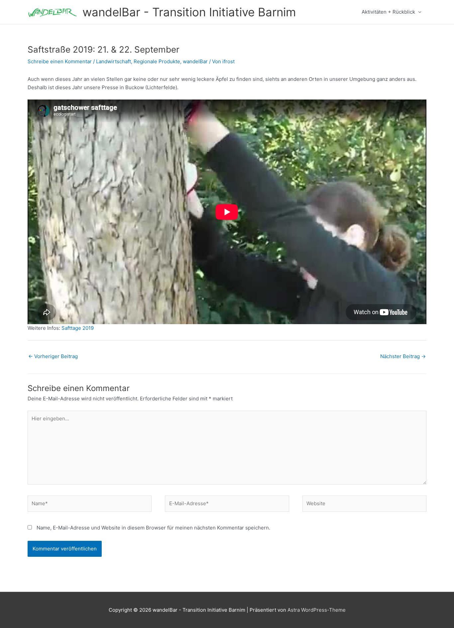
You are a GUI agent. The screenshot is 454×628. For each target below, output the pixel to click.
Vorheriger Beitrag (53, 356)
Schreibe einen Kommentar (60, 61)
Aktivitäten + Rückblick (388, 12)
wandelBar (195, 61)
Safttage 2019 (77, 328)
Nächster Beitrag (403, 356)
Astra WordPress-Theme (316, 610)
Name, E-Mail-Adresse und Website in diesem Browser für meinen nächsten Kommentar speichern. (153, 527)
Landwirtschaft (113, 61)
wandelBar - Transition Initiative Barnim (189, 12)
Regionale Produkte (157, 61)
